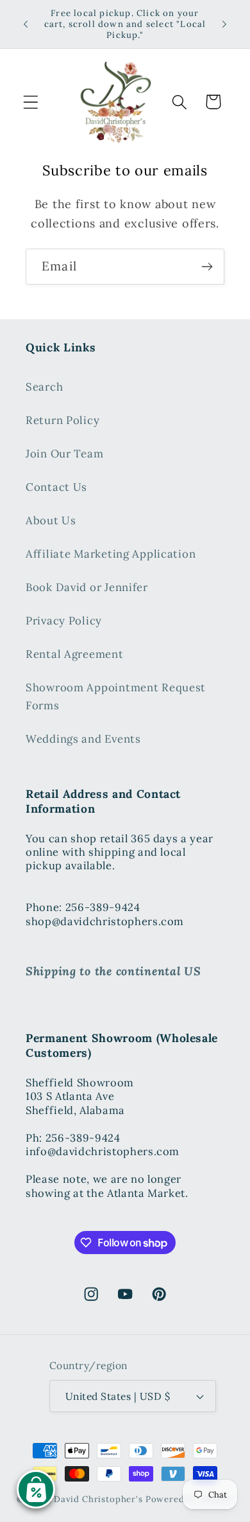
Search (44, 387)
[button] (31, 102)
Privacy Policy (64, 621)
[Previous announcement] (26, 24)
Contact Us (56, 487)
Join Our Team (64, 454)
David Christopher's (98, 1499)
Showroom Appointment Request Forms (116, 696)
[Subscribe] (207, 267)
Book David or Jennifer (87, 587)
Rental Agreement (75, 654)
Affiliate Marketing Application (111, 554)
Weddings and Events (83, 739)
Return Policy (62, 420)
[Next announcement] (224, 24)
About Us (51, 520)
